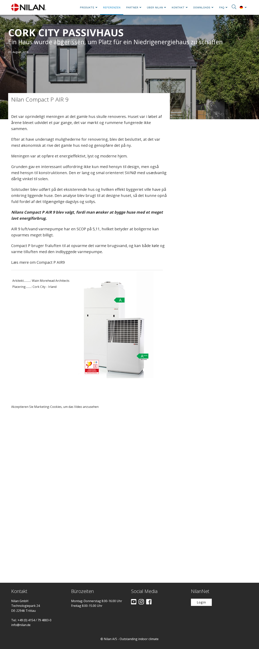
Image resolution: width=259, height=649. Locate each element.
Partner (132, 7)
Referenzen (111, 7)
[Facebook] (148, 602)
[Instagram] (141, 602)
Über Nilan (155, 7)
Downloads (201, 7)
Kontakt (178, 7)
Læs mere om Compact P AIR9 (38, 262)
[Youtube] (133, 602)
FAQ (221, 7)
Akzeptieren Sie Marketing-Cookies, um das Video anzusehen (55, 407)
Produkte (87, 7)
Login (201, 602)
